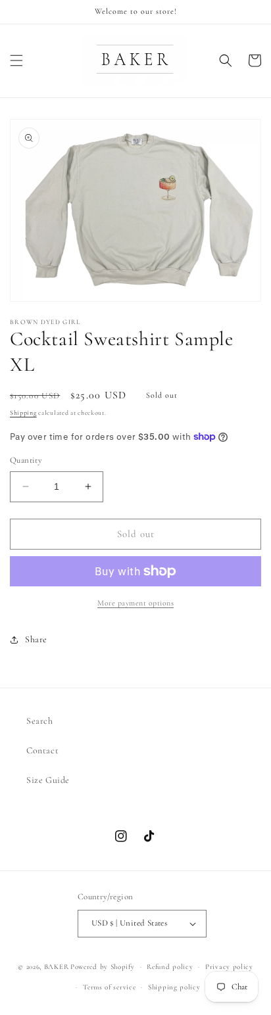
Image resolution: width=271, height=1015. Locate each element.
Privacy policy (229, 966)
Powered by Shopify (102, 966)
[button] (16, 60)
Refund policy (170, 966)
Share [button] (36, 639)
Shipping (23, 413)
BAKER (56, 966)
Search (39, 720)
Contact (42, 750)
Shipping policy (174, 987)
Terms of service (109, 987)
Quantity (26, 460)
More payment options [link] (135, 602)
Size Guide (48, 780)
